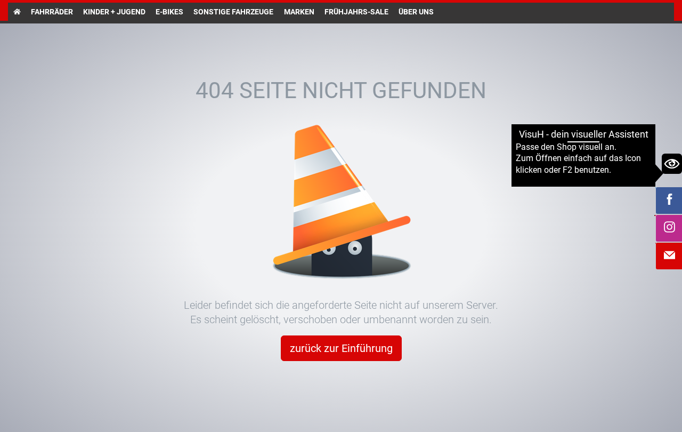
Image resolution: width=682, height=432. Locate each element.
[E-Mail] (669, 256)
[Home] (17, 12)
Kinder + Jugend (114, 11)
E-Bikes (169, 11)
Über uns (416, 11)
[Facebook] (669, 200)
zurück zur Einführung (341, 348)
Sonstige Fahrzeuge (233, 11)
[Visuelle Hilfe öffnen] (672, 164)
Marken (299, 11)
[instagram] (669, 228)
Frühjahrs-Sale (356, 11)
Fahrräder (52, 11)
